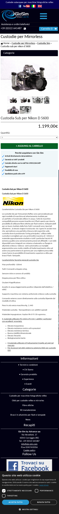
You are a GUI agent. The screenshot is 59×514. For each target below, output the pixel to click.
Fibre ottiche (28, 405)
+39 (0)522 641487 (11, 28)
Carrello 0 (46, 29)
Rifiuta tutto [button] (43, 502)
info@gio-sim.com (29, 444)
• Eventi (28, 384)
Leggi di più (44, 485)
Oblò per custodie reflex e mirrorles (28, 401)
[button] (29, 509)
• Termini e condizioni (28, 365)
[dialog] (29, 492)
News (28, 420)
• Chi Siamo (28, 370)
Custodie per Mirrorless (23, 43)
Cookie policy (29, 450)
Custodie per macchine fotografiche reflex (28, 396)
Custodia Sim (43, 43)
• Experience (28, 379)
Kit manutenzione (28, 410)
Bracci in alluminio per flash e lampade (27, 415)
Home (6, 43)
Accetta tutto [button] (16, 502)
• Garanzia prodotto (28, 374)
